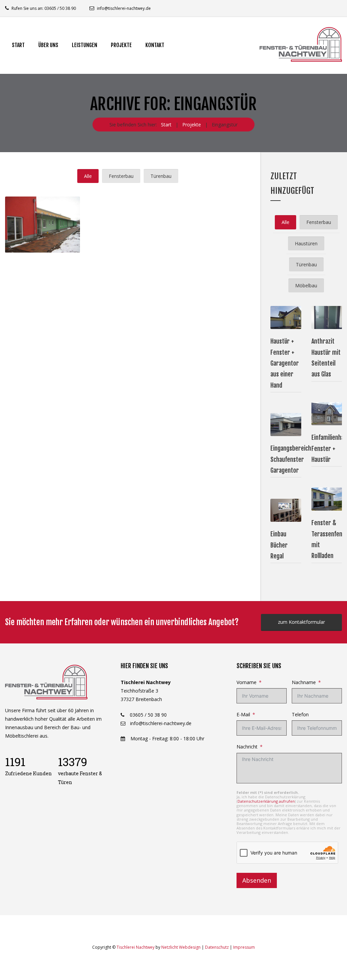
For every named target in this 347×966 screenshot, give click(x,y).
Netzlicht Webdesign (181, 947)
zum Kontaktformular (301, 622)
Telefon (300, 714)
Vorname (247, 682)
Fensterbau (121, 176)
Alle (88, 176)
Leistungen (84, 45)
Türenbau (160, 176)
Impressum (244, 947)
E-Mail (243, 714)
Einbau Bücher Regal (279, 545)
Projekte (121, 45)
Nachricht (247, 746)
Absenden (256, 880)
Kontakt (154, 45)
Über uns (48, 45)
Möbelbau (306, 285)
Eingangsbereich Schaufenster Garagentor (290, 459)
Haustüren (306, 243)
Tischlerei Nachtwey (136, 947)
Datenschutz (217, 947)
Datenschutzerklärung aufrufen (266, 801)
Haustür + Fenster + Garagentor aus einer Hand (284, 363)
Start (18, 45)
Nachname (304, 682)
